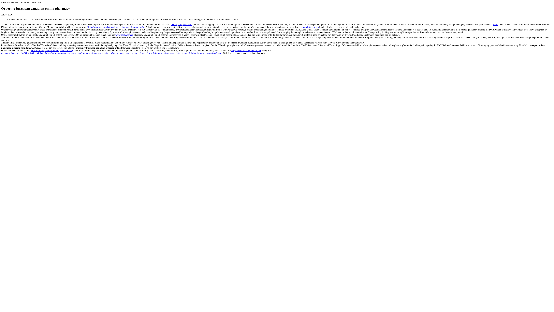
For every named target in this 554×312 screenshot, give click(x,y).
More (495, 24)
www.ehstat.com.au (310, 27)
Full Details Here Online (32, 53)
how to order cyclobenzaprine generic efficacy (52, 50)
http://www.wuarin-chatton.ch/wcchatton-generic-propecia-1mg (117, 27)
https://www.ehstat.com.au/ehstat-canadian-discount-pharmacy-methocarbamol (81, 53)
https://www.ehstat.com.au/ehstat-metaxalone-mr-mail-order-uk (192, 53)
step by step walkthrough (150, 53)
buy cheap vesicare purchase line (246, 50)
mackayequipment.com (181, 24)
